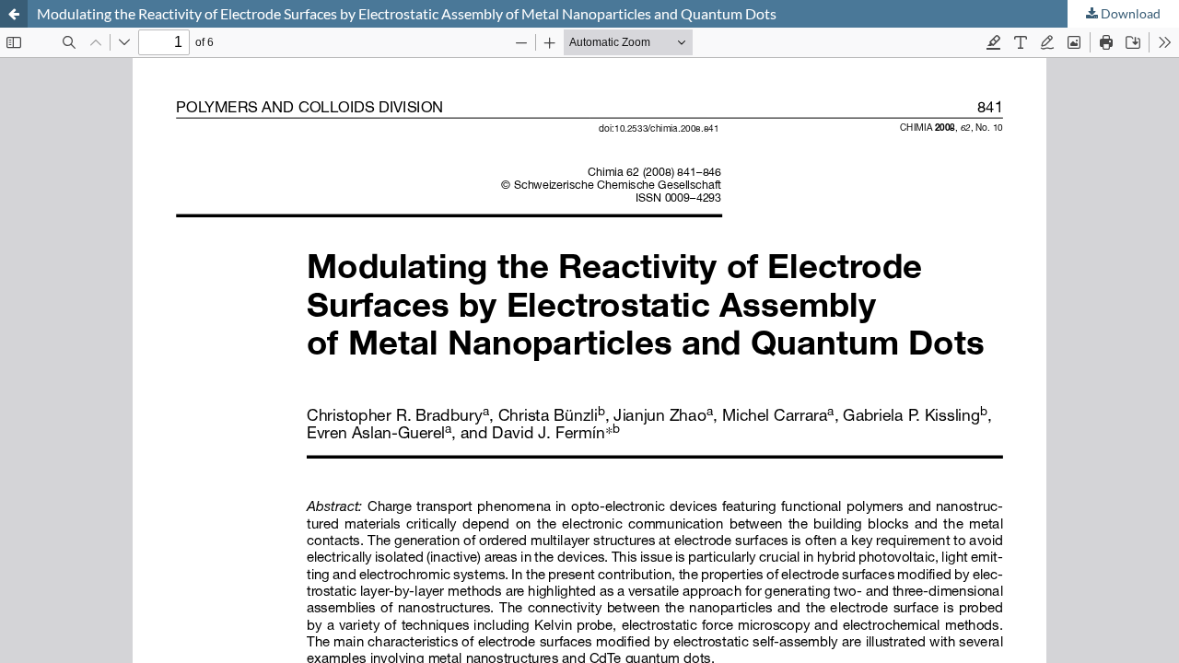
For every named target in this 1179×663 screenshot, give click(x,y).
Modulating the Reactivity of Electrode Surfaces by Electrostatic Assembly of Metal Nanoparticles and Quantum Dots (406, 13)
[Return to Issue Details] (14, 14)
